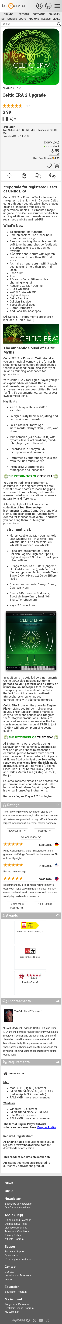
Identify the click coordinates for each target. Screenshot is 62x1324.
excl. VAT (54, 154)
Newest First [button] (15, 830)
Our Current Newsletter (18, 1207)
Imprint (8, 1279)
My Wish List (12, 1312)
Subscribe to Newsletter (18, 1203)
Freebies (45, 19)
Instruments (9, 19)
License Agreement (16, 1227)
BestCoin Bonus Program (19, 1308)
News (9, 1183)
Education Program (16, 1291)
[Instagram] (47, 1320)
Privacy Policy (13, 1235)
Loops (22, 19)
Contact (9, 1271)
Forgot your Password (17, 1304)
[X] (34, 1320)
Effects (24, 14)
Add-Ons (34, 19)
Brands (8, 14)
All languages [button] (29, 837)
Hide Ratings (45, 904)
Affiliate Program (14, 1239)
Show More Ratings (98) (17, 906)
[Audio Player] (13, 119)
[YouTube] (41, 1320)
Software (39, 14)
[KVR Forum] (18, 1320)
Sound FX (54, 14)
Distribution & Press (16, 1223)
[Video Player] (5, 119)
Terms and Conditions (17, 1231)
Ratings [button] (42, 830)
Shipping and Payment (18, 1220)
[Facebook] (28, 1320)
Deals (56, 19)
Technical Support (15, 1251)
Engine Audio (12, 88)
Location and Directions (18, 1275)
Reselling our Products (18, 1259)
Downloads (11, 1255)
